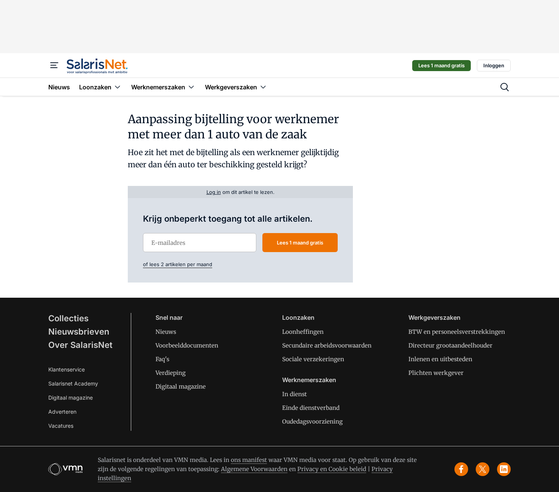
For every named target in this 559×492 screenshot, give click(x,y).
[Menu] (54, 65)
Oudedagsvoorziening (312, 421)
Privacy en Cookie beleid (331, 469)
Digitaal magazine (70, 397)
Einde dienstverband (311, 407)
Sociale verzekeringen (313, 359)
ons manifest (249, 459)
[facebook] (461, 469)
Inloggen (493, 65)
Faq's (162, 359)
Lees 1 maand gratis (441, 65)
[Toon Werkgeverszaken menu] (263, 87)
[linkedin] (504, 469)
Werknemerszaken (309, 380)
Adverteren (62, 411)
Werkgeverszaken (434, 317)
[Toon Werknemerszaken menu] (191, 87)
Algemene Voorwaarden (254, 469)
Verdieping (171, 372)
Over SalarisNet (80, 345)
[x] (482, 469)
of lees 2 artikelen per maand (177, 264)
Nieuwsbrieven (78, 331)
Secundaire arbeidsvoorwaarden (327, 345)
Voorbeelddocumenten (187, 345)
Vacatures (60, 425)
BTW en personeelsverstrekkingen (456, 331)
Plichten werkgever (436, 372)
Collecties (68, 318)
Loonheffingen (303, 331)
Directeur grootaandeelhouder (450, 345)
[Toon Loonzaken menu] (117, 87)
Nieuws (166, 331)
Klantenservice (66, 369)
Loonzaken (298, 317)
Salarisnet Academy (73, 383)
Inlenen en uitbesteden (440, 359)
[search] (505, 87)
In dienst (294, 394)
